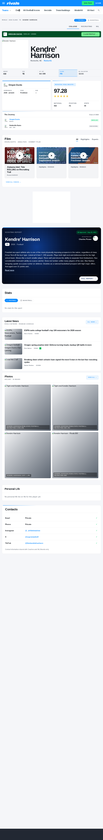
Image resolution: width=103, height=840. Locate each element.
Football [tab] (12, 300)
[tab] (80, 20)
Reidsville (48, 61)
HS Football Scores (31, 10)
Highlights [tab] (85, 139)
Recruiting (86, 26)
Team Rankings (63, 10)
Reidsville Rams (15, 125)
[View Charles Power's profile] (95, 238)
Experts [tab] (95, 139)
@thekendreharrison (34, 543)
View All (92, 377)
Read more (9, 270)
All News (92, 322)
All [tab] (77, 139)
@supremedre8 (31, 537)
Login (98, 3)
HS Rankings (93, 10)
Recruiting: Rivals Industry (65, 84)
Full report (88, 279)
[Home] (13, 3)
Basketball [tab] (27, 300)
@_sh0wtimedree (32, 531)
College (73, 26)
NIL (97, 26)
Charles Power (85, 239)
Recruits (48, 10)
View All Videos (13, 182)
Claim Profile (90, 34)
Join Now (88, 3)
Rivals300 (78, 10)
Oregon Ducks (14, 119)
